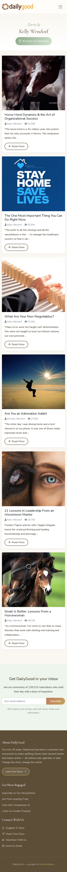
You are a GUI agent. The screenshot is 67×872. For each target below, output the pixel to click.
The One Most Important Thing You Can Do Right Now (33, 217)
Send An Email (14, 846)
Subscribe (55, 701)
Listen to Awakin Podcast (16, 811)
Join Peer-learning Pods (15, 799)
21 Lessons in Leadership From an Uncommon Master (29, 512)
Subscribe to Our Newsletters (18, 793)
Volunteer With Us (16, 840)
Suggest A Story (15, 828)
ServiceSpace (47, 864)
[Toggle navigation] (60, 7)
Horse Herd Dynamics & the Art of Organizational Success (30, 116)
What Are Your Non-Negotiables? (29, 316)
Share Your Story (15, 834)
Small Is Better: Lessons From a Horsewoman (28, 613)
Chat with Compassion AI (16, 805)
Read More (18, 146)
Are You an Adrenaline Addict (26, 413)
